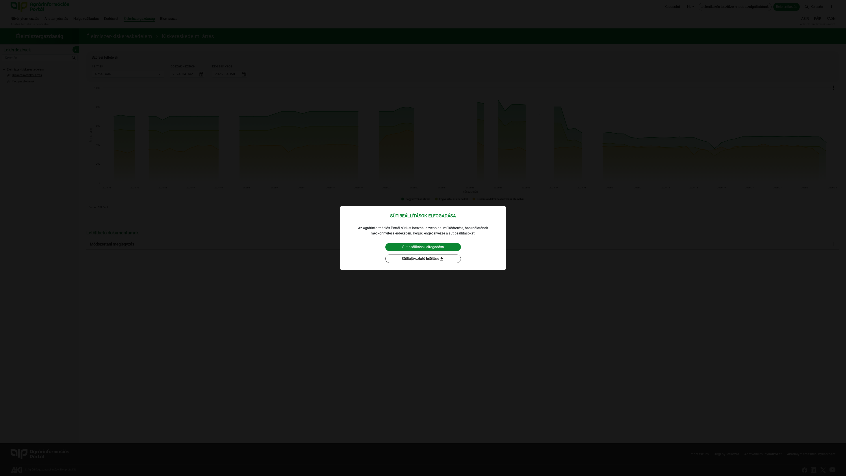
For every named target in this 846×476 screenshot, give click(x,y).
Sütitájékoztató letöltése (423, 258)
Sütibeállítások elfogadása (423, 247)
